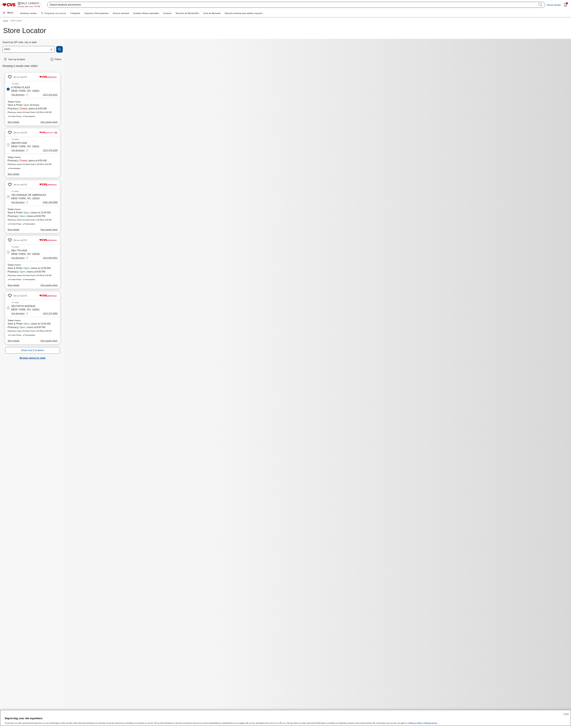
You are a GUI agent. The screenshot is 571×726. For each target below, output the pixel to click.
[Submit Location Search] (59, 49)
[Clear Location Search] (51, 49)
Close (566, 713)
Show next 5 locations (32, 350)
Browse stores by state (33, 358)
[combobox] (28, 49)
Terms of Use (431, 723)
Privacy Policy (416, 723)
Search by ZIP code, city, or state (19, 42)
